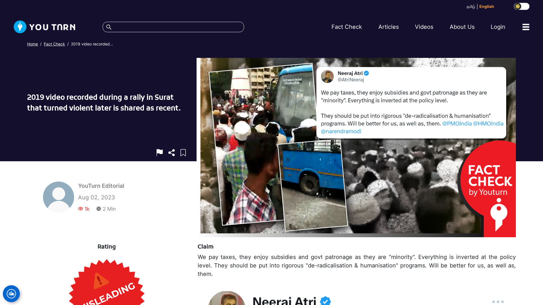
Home (32, 44)
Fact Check (54, 44)
